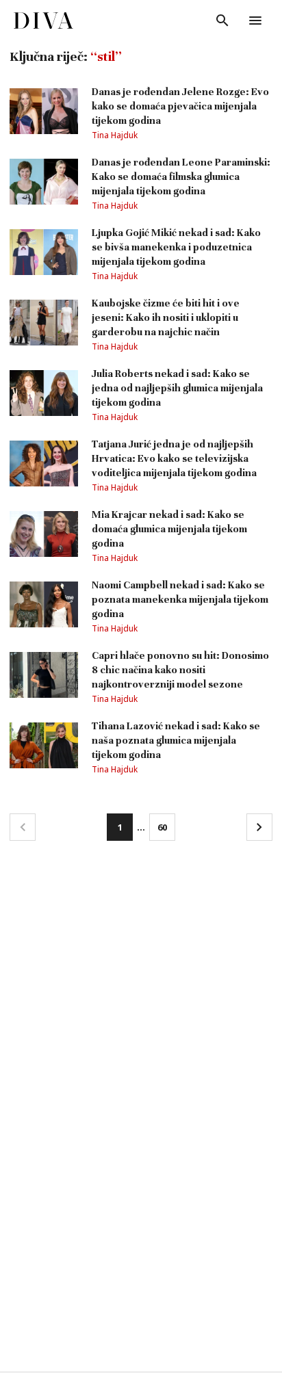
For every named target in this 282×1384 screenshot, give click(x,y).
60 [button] (162, 827)
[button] (23, 827)
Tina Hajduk (115, 135)
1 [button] (120, 827)
